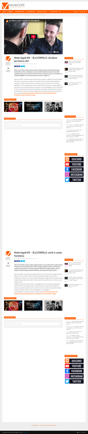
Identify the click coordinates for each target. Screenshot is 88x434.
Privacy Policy (25, 432)
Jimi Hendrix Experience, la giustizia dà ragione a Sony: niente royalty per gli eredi (53, 106)
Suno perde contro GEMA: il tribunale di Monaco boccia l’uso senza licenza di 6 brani (13, 106)
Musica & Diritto (19, 14)
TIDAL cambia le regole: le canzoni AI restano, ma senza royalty (33, 106)
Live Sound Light (31, 11)
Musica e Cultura (41, 11)
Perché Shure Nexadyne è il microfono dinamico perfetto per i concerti (75, 121)
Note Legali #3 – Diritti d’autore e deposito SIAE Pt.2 (44, 425)
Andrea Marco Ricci (23, 95)
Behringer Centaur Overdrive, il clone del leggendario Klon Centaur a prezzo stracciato (75, 135)
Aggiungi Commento (8, 71)
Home (4, 11)
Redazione (8, 62)
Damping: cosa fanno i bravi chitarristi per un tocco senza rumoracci (75, 126)
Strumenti (10, 11)
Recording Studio (19, 11)
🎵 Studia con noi (53, 11)
